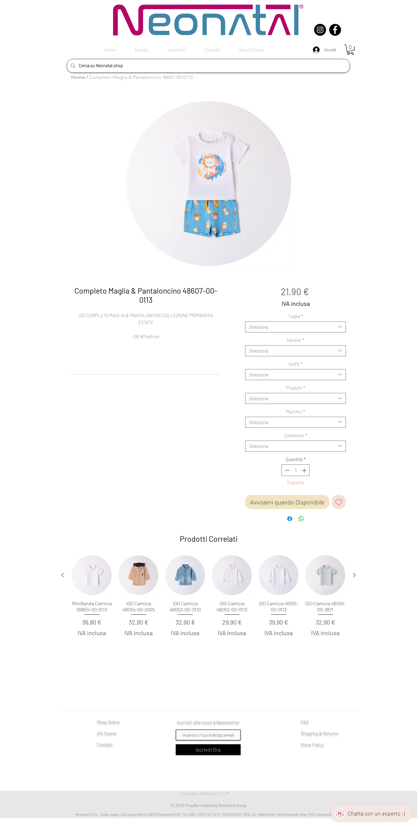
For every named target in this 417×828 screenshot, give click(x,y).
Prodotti (295, 387)
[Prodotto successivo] (354, 575)
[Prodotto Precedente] (62, 575)
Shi (304, 733)
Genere (295, 340)
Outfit (295, 364)
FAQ (305, 722)
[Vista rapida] (91, 575)
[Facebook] (335, 30)
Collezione (295, 435)
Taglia (295, 316)
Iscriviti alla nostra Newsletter (208, 722)
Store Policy (312, 744)
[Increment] (305, 470)
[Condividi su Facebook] (289, 518)
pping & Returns (322, 733)
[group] (208, 606)
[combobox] (295, 326)
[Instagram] (320, 30)
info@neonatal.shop (292, 814)
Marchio (295, 411)
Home (78, 77)
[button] (350, 50)
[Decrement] (286, 470)
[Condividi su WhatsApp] (301, 518)
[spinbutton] (296, 470)
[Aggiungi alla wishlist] (339, 502)
